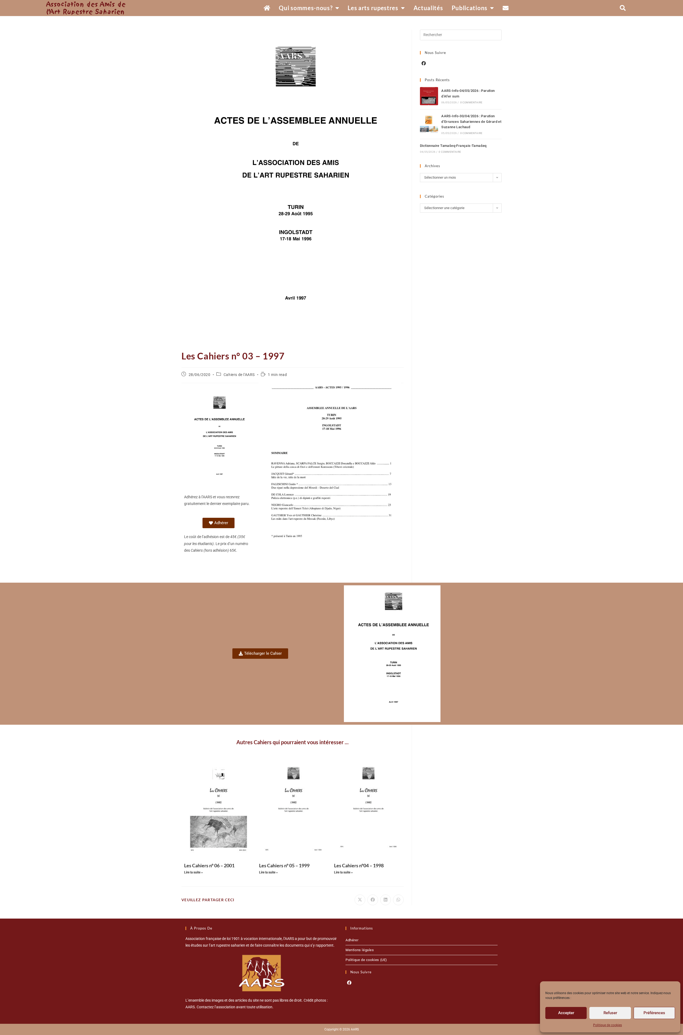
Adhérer (352, 940)
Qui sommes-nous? (305, 7)
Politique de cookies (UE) (366, 960)
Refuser (610, 1012)
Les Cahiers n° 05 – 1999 (284, 865)
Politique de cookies (607, 1025)
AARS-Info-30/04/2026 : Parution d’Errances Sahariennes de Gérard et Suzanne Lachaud (471, 121)
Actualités (428, 7)
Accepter (566, 1012)
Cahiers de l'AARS (239, 375)
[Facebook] (424, 64)
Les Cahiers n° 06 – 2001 (209, 865)
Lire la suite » (193, 872)
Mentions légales (360, 950)
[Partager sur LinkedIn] (385, 900)
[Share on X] (360, 900)
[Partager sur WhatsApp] (398, 900)
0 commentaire (471, 102)
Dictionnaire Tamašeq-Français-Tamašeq (453, 146)
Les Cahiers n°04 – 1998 (359, 865)
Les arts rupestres (373, 7)
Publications (469, 7)
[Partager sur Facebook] (372, 900)
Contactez (205, 1007)
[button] (622, 8)
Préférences (654, 1012)
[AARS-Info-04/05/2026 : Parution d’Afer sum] (429, 96)
